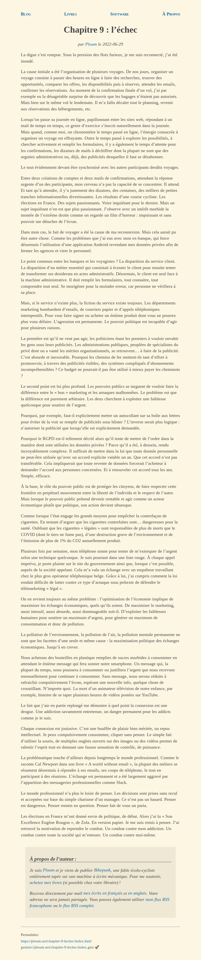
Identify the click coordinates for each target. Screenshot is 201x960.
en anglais (137, 893)
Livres (70, 14)
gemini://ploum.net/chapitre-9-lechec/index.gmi (57, 947)
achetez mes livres (46, 882)
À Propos (171, 14)
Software (119, 14)
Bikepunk (102, 870)
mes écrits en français (102, 893)
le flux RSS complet (76, 905)
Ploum (91, 44)
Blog (26, 14)
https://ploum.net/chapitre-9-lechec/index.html (56, 941)
